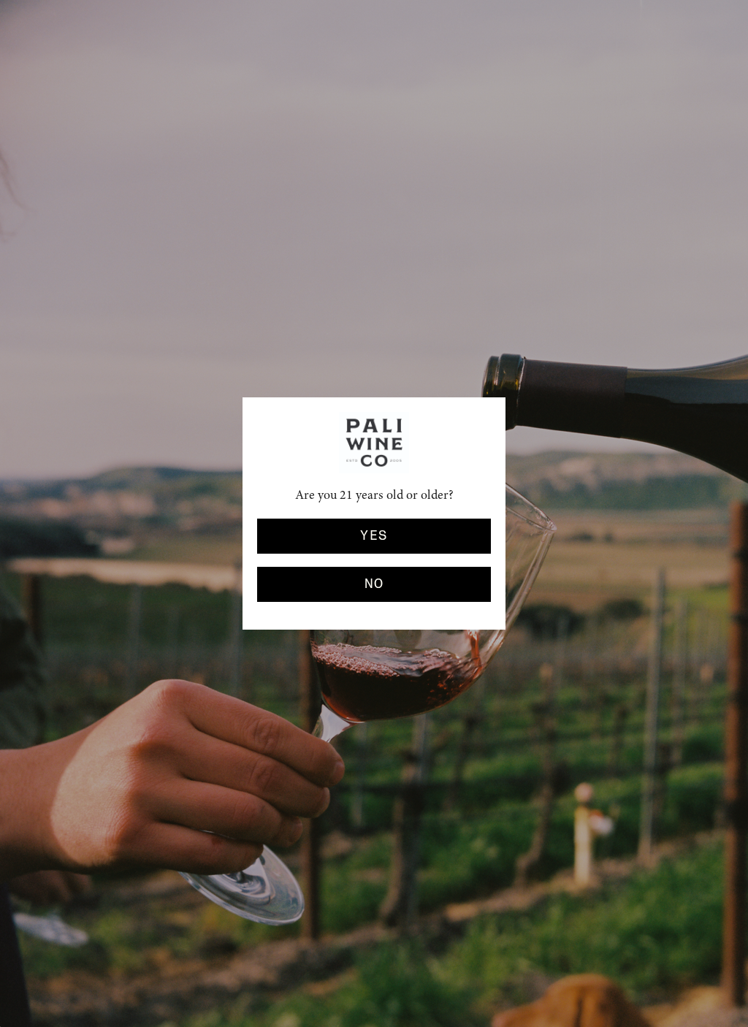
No (374, 584)
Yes (373, 536)
